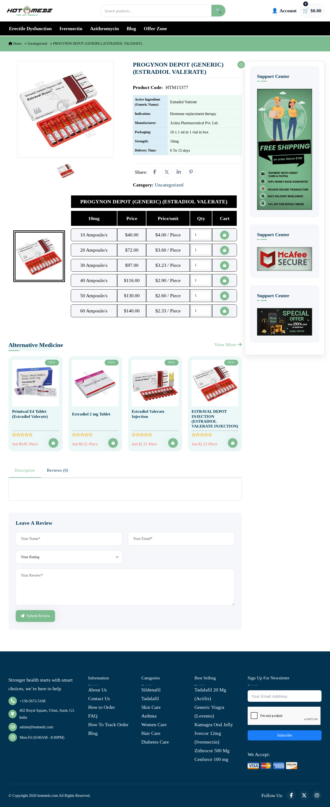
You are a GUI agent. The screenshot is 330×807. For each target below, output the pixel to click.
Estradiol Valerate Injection (148, 414)
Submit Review (38, 616)
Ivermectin (70, 28)
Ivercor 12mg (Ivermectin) (207, 738)
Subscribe (284, 735)
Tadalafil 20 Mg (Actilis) (210, 694)
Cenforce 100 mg (211, 759)
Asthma (149, 715)
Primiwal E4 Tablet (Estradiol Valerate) (30, 414)
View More (225, 344)
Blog (131, 28)
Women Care (154, 724)
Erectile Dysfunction (30, 28)
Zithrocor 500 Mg (212, 750)
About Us (97, 689)
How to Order (101, 707)
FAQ (92, 715)
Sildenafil (151, 689)
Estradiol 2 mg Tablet (91, 414)
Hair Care (150, 733)
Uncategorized (37, 43)
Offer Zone (155, 28)
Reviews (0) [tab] (57, 470)
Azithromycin (104, 28)
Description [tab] (24, 470)
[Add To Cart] (53, 443)
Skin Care (151, 707)
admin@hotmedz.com (36, 727)
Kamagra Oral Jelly (213, 724)
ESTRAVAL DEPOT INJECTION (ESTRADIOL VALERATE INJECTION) (215, 418)
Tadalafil (150, 698)
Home (17, 43)
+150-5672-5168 (32, 701)
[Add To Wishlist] (241, 64)
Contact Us (99, 698)
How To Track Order (108, 724)
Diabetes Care (155, 742)
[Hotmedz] (30, 11)
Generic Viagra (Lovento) (209, 711)
